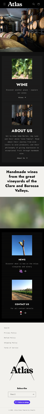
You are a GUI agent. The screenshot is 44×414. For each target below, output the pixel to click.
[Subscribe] (33, 394)
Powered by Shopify (29, 410)
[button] (4, 4)
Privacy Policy (10, 333)
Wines (21, 97)
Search (6, 328)
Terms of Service (11, 348)
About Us (21, 158)
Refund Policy (10, 338)
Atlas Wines (18, 410)
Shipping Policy (10, 343)
